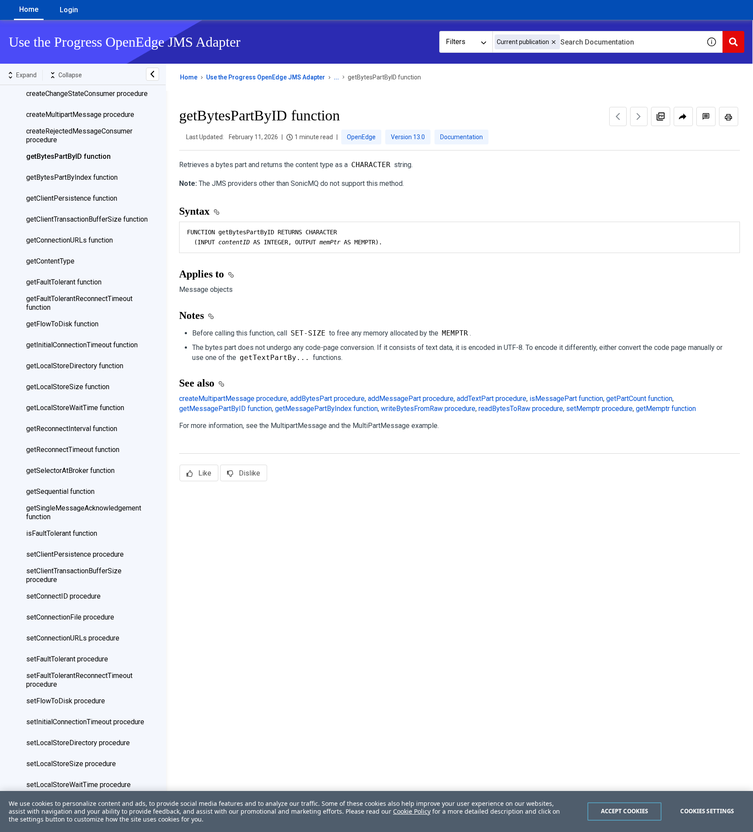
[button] (553, 42)
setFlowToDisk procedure (65, 701)
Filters (455, 42)
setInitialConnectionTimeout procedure (85, 722)
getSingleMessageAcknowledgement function (83, 512)
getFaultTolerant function (64, 282)
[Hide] (152, 74)
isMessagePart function (566, 398)
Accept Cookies (624, 811)
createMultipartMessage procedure (80, 114)
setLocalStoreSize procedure (71, 764)
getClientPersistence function (71, 198)
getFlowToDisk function (62, 324)
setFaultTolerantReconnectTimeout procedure (79, 679)
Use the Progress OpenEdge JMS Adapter (265, 77)
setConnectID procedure (63, 596)
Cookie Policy (412, 811)
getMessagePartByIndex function (326, 408)
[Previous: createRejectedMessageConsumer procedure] (618, 116)
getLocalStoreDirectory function (74, 366)
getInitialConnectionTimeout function (82, 345)
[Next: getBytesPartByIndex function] (639, 116)
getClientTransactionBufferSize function (87, 219)
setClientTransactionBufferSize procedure (74, 575)
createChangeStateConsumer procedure (87, 93)
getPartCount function (639, 398)
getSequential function (60, 491)
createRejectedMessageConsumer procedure (79, 135)
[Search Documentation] (733, 42)
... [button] (336, 77)
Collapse (70, 75)
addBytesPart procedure (327, 398)
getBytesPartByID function (68, 156)
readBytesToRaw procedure (520, 408)
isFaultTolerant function (61, 533)
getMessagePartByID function (225, 408)
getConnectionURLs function (69, 240)
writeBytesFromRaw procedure (428, 408)
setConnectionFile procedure (70, 617)
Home (28, 9)
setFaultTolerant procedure (67, 659)
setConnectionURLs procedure (72, 638)
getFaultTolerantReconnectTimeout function (79, 303)
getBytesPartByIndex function (72, 177)
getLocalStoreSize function (67, 387)
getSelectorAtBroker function (70, 470)
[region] (376, 811)
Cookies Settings (707, 811)
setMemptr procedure (599, 408)
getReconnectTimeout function (72, 449)
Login (69, 10)
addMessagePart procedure (411, 398)
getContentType (50, 261)
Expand (26, 75)
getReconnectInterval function (71, 429)
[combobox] (596, 42)
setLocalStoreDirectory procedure (78, 743)
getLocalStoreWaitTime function (75, 408)
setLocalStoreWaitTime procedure (78, 785)
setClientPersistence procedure (75, 554)
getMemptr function (666, 408)
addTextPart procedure (491, 398)
